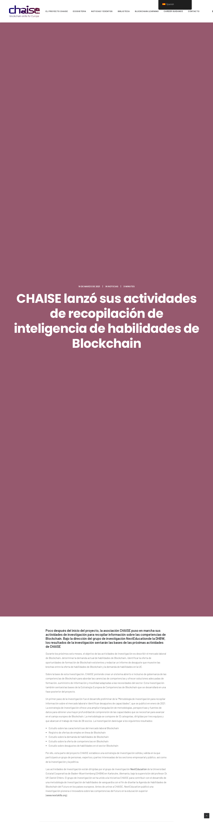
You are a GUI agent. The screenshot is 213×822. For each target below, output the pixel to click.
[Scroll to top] (206, 815)
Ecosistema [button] (79, 11)
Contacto (193, 11)
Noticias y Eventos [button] (102, 11)
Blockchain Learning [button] (147, 11)
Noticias (113, 286)
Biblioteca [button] (124, 11)
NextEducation (137, 638)
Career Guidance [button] (173, 11)
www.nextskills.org (56, 795)
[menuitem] (56, 11)
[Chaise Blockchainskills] (24, 11)
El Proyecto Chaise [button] (57, 11)
